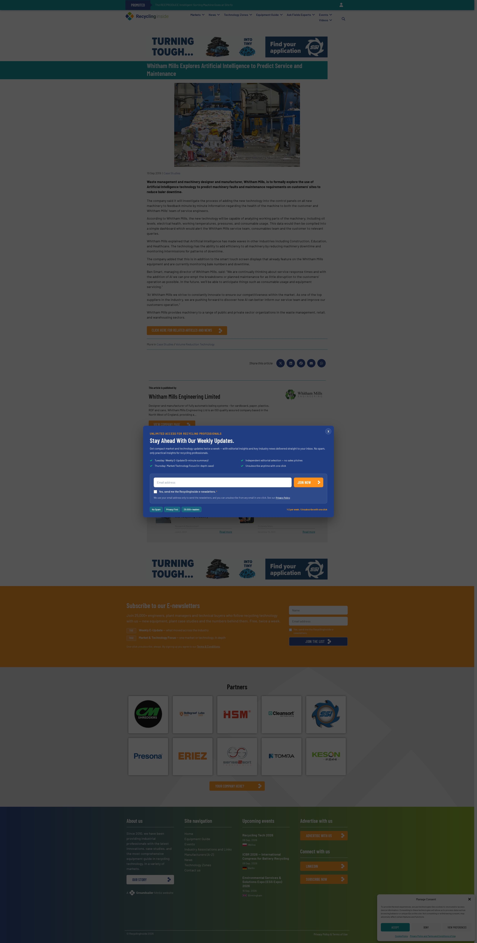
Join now (304, 482)
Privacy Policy (283, 497)
